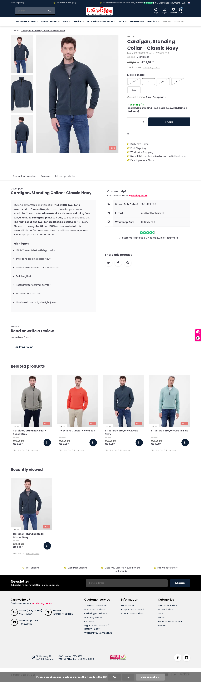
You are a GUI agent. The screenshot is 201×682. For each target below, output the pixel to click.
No (128, 677)
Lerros (130, 36)
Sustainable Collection (143, 21)
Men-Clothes (49, 21)
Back (16, 30)
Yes (114, 677)
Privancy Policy (93, 617)
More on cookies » (150, 677)
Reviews (45, 176)
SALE (121, 21)
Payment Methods (95, 609)
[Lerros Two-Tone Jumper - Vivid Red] (77, 401)
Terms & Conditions (95, 605)
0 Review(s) (143, 56)
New (65, 21)
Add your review (24, 346)
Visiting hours (139, 195)
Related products (64, 176)
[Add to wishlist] (128, 134)
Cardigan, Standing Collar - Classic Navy (43, 30)
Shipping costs (151, 67)
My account (128, 605)
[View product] (47, 442)
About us (179, 21)
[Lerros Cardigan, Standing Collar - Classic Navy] (31, 504)
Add (170, 122)
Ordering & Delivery (95, 613)
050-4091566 (148, 204)
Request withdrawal (132, 609)
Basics (78, 21)
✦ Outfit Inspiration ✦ (100, 21)
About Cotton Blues (132, 613)
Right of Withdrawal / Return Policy (96, 627)
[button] (22, 150)
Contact (89, 621)
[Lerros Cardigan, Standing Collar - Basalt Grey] (31, 401)
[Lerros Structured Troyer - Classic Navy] (123, 401)
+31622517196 (148, 222)
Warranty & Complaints (98, 633)
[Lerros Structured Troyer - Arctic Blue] (169, 401)
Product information (24, 176)
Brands (167, 21)
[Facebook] (177, 657)
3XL (134, 89)
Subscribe (180, 582)
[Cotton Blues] (99, 11)
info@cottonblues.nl (152, 213)
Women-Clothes (26, 21)
